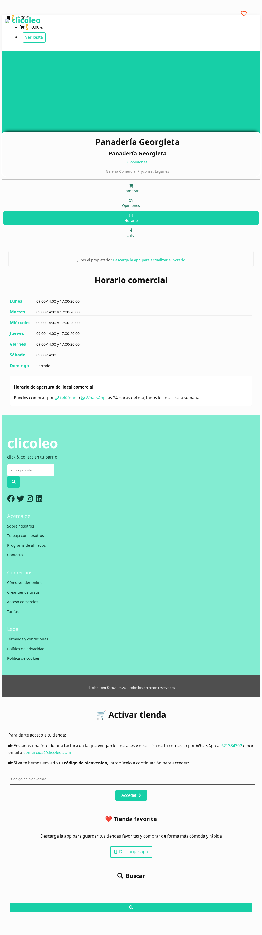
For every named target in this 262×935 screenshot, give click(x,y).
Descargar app (133, 851)
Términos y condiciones (27, 638)
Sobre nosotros (20, 526)
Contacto (15, 554)
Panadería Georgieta (137, 141)
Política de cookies (23, 658)
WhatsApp (95, 398)
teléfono (68, 398)
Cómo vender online (24, 582)
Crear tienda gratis (23, 592)
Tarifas (13, 611)
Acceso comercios (22, 601)
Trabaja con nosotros (25, 535)
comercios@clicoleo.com (47, 752)
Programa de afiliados (26, 545)
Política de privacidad (26, 648)
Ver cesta (34, 37)
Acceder (129, 795)
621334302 (231, 746)
